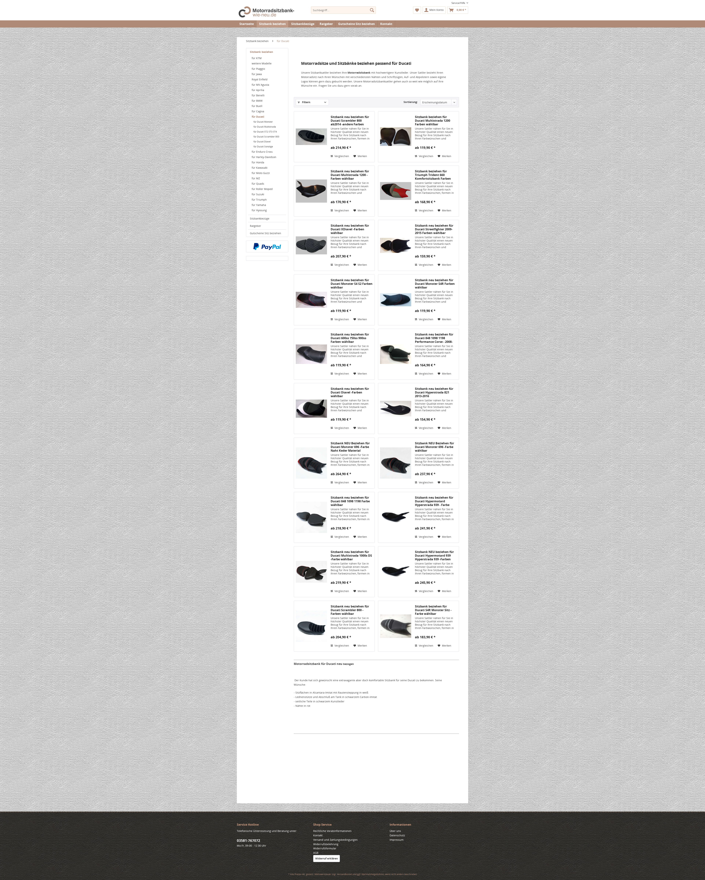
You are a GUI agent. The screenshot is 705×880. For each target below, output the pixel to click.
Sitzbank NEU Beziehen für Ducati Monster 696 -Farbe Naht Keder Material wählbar (350, 446)
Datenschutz (397, 835)
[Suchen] (372, 10)
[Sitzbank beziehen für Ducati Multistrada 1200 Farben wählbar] (395, 136)
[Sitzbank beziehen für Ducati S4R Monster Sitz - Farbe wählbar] (395, 626)
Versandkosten (344, 874)
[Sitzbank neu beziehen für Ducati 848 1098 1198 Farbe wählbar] (311, 517)
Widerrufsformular (324, 848)
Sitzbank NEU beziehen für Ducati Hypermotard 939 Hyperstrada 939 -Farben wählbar (434, 555)
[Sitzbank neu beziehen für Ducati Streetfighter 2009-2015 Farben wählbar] (395, 245)
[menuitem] (343, 10)
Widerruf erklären (326, 858)
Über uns (395, 831)
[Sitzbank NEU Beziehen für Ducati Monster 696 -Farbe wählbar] (395, 463)
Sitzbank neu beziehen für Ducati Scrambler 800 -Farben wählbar (350, 610)
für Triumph (259, 199)
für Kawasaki (259, 167)
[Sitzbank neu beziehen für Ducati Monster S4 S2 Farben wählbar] (311, 300)
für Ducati (258, 116)
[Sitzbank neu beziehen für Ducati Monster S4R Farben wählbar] (395, 300)
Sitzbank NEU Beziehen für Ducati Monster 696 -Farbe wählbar (434, 446)
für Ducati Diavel (262, 141)
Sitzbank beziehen (261, 52)
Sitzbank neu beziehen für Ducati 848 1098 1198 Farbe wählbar (350, 501)
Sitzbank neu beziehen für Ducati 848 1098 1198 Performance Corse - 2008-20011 (434, 338)
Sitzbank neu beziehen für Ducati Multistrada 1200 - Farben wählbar (350, 174)
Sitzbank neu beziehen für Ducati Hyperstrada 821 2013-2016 (434, 392)
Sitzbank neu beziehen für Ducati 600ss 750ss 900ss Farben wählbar (350, 338)
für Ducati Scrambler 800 (266, 136)
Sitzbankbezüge (259, 218)
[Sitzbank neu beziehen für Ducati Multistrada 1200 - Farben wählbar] (311, 191)
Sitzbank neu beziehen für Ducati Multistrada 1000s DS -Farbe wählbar (351, 555)
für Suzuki (258, 194)
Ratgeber (255, 226)
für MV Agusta (260, 84)
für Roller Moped (262, 189)
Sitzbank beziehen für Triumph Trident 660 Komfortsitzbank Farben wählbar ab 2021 (433, 174)
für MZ (256, 178)
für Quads (258, 183)
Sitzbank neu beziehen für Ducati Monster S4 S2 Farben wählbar (352, 283)
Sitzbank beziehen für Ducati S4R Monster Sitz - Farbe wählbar (433, 610)
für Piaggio (258, 68)
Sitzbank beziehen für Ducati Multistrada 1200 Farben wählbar (432, 120)
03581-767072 (248, 840)
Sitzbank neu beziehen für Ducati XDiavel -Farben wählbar (350, 229)
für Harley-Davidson (264, 157)
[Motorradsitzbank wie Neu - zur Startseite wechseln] (266, 12)
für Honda (258, 162)
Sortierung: (411, 102)
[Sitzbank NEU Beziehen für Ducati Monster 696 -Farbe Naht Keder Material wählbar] (311, 463)
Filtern (305, 102)
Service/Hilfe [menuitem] (458, 3)
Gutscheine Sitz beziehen (265, 233)
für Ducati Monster (263, 121)
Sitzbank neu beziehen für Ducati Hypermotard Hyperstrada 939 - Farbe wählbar (434, 501)
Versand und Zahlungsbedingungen (335, 839)
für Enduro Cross (262, 151)
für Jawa (257, 74)
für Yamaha (259, 205)
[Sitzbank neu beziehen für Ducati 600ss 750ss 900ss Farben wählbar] (311, 354)
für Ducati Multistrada (265, 126)
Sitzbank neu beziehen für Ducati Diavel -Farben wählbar (350, 392)
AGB (315, 852)
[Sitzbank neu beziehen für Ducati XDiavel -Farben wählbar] (311, 245)
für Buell (257, 106)
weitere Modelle (262, 63)
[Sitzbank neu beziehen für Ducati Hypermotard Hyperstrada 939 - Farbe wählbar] (395, 517)
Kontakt (386, 24)
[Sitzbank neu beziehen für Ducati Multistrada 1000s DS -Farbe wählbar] (311, 571)
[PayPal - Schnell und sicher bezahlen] (267, 246)
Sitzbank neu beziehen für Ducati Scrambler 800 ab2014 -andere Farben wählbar (350, 120)
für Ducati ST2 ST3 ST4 (265, 131)
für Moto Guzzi (261, 173)
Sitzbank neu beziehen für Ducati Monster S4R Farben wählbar (435, 283)
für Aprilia (258, 90)
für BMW (257, 100)
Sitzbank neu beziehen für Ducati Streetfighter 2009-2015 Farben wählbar (434, 229)
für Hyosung (259, 210)
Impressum (397, 839)
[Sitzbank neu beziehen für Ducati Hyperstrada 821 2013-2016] (395, 408)
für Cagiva (258, 111)
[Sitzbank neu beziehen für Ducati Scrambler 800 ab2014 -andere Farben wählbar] (311, 136)
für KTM (257, 58)
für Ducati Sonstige (263, 146)
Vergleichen (341, 156)
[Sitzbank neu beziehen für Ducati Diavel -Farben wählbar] (311, 408)
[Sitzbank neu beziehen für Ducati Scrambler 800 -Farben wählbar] (311, 626)
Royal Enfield (259, 79)
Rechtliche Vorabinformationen (332, 831)
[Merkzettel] (417, 10)
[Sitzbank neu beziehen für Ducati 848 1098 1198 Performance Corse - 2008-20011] (395, 354)
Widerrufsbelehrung (325, 844)
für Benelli (258, 95)
